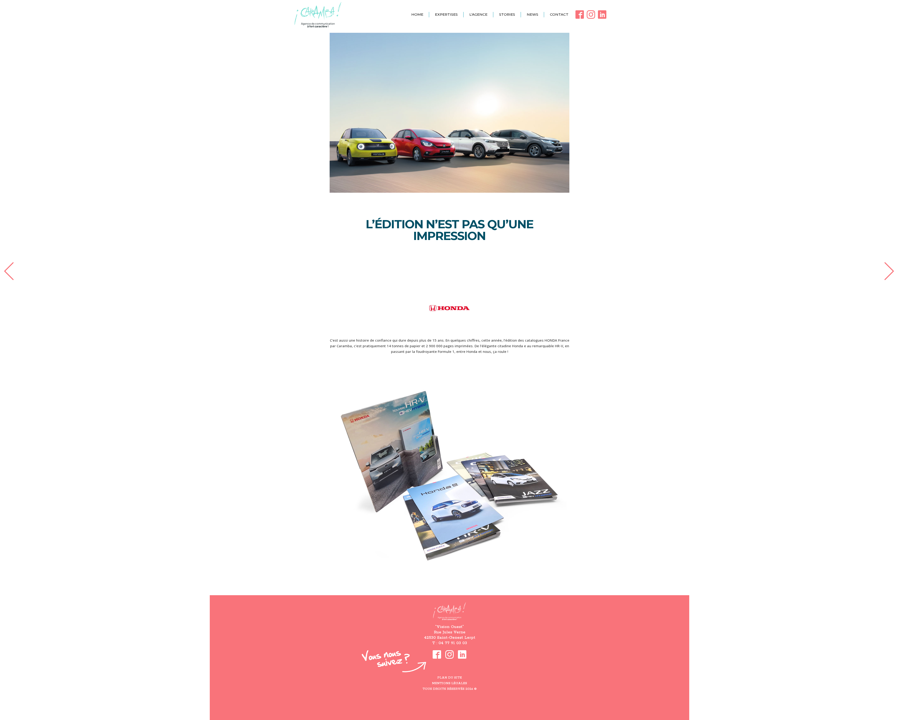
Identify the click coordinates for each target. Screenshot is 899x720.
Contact (559, 14)
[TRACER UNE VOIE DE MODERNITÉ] (891, 270)
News (532, 14)
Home (417, 14)
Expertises (446, 14)
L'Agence (478, 14)
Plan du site (449, 678)
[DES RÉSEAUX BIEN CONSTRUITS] (8, 270)
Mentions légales (449, 683)
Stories (507, 14)
